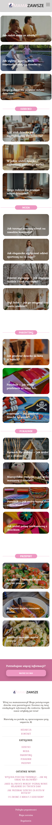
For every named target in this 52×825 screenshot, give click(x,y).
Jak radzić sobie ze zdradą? (19, 35)
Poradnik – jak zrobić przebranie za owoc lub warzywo (21, 386)
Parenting (26, 332)
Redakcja (26, 729)
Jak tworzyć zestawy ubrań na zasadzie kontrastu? (26, 230)
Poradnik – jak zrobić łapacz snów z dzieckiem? (29, 503)
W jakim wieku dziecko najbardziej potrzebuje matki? (25, 162)
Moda (26, 207)
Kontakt (26, 733)
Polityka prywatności (26, 809)
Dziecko (26, 109)
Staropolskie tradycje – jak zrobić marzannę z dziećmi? (28, 478)
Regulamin (26, 820)
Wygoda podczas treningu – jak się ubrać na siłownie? (26, 778)
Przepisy (26, 556)
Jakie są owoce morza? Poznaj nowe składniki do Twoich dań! (25, 785)
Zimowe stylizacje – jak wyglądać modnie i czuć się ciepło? (28, 279)
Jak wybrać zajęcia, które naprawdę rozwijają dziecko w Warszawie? (21, 62)
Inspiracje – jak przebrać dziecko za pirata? (22, 415)
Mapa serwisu (26, 815)
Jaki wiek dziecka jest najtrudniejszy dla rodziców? (25, 133)
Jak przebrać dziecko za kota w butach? (25, 357)
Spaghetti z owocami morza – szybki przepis (25, 581)
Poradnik (26, 431)
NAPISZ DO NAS (26, 673)
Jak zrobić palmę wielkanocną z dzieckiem (27, 527)
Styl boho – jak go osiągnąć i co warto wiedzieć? (27, 304)
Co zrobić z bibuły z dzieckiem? (26, 797)
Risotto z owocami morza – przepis (24, 638)
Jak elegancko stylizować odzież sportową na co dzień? (27, 254)
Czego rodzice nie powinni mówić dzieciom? (23, 91)
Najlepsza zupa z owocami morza (23, 610)
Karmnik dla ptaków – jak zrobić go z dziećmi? (28, 453)
